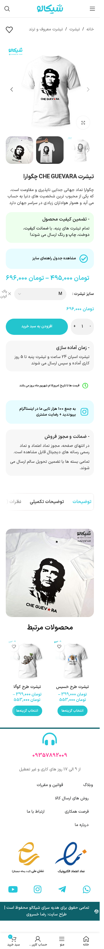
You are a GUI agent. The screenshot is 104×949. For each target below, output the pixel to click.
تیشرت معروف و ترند (46, 29)
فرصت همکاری (77, 812)
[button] (88, 89)
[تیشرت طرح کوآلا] (27, 660)
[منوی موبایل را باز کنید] (92, 8)
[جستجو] (7, 8)
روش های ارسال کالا (72, 798)
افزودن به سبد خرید (36, 326)
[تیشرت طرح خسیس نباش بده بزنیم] (72, 660)
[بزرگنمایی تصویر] (83, 122)
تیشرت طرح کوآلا (27, 687)
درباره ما (82, 825)
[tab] (82, 502)
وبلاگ (88, 785)
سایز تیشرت (84, 294)
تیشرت (74, 29)
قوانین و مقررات (50, 785)
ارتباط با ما (35, 812)
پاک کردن (3, 294)
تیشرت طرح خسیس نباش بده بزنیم (72, 690)
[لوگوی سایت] (50, 8)
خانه (90, 29)
